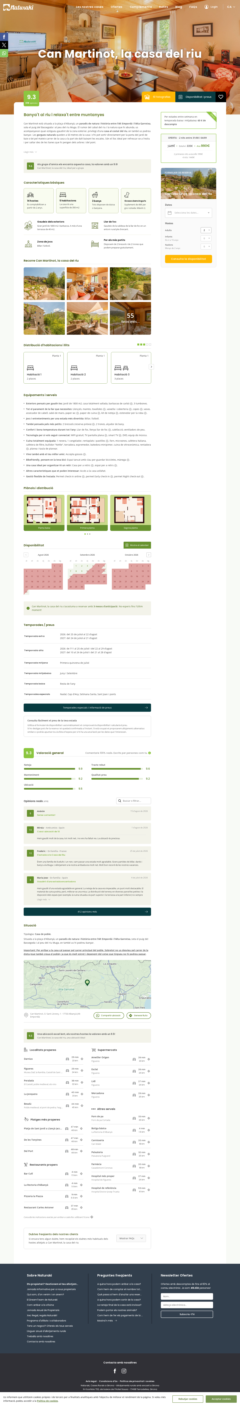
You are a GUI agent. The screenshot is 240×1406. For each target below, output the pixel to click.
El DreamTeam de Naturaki (42, 1299)
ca (229, 7)
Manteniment (31, 775)
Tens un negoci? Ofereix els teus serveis (50, 1326)
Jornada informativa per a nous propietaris (51, 1289)
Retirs (163, 7)
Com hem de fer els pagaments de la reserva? (120, 1315)
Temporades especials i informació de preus (87, 707)
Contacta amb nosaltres (41, 1341)
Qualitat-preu (99, 775)
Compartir (110, 1015)
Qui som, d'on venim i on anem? (45, 1294)
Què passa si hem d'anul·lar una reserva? (120, 1294)
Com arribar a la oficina (40, 1305)
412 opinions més (87, 911)
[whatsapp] (4, 53)
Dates (168, 204)
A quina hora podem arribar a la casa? (119, 1284)
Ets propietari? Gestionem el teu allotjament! (53, 1284)
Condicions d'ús (108, 1381)
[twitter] (4, 45)
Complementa (141, 7)
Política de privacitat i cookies (137, 1381)
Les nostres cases (90, 7)
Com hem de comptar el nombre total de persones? (120, 1289)
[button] (151, 366)
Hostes (169, 223)
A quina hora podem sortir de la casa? (119, 1299)
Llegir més (28, 151)
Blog (178, 7)
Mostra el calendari (139, 545)
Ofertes (116, 7)
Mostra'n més (105, 1320)
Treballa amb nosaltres (40, 1336)
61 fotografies (161, 97)
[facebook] (4, 37)
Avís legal (91, 1381)
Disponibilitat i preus (198, 97)
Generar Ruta (140, 1015)
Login (214, 7)
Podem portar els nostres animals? (117, 1310)
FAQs (193, 7)
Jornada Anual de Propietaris (43, 1310)
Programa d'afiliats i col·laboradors (46, 1320)
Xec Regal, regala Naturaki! (42, 1315)
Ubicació (28, 785)
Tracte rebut (98, 765)
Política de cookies (47, 1400)
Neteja (27, 765)
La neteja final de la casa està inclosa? (119, 1305)
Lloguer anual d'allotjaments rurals (46, 1331)
